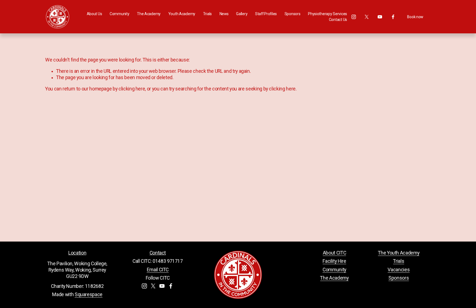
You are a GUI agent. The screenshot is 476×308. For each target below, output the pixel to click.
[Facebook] (393, 17)
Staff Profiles (266, 14)
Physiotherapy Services (327, 14)
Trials (398, 261)
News (224, 14)
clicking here (131, 89)
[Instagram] (353, 17)
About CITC (334, 253)
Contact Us (338, 19)
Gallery (241, 14)
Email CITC (158, 269)
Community (334, 269)
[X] (366, 17)
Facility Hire (334, 261)
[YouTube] (380, 17)
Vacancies (399, 269)
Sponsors (293, 14)
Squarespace (88, 294)
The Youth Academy (398, 253)
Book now (415, 17)
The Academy (334, 278)
